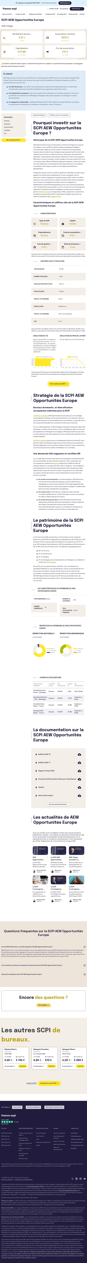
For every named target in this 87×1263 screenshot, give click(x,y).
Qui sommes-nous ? (77, 1142)
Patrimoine (7, 124)
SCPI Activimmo (5, 1142)
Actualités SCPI (62, 14)
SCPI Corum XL (5, 1139)
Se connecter (64, 8)
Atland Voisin (66, 1054)
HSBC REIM (8, 1054)
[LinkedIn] (76, 1179)
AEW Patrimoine (44, 192)
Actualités (7, 130)
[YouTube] (85, 1179)
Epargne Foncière (41, 1049)
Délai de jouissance (59, 1144)
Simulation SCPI (50, 14)
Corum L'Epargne (41, 1133)
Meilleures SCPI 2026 (35, 14)
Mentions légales (7, 1179)
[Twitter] (72, 1179)
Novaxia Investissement (43, 1142)
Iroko (37, 1139)
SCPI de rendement (41, 416)
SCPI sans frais (23, 1158)
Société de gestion (42, 1128)
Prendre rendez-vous (77, 1139)
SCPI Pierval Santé (6, 1133)
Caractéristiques (39, 115)
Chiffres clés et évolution (59, 115)
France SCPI (17, 1107)
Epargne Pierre (68, 1049)
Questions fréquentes (26, 1128)
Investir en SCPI (20, 14)
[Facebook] (81, 1179)
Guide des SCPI (73, 14)
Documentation (8, 127)
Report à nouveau (59, 1141)
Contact (82, 14)
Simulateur (74, 1133)
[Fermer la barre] (83, 3)
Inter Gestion (40, 1136)
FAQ (5, 133)
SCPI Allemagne (50, 562)
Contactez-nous (76, 1136)
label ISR (57, 463)
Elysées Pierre (11, 1049)
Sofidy (38, 1145)
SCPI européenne (41, 440)
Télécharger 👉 (65, 3)
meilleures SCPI (56, 196)
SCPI (36, 458)
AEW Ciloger (7, 26)
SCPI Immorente (6, 1145)
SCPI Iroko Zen (5, 1136)
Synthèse (7, 120)
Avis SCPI (73, 1148)
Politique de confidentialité (23, 1179)
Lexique (56, 1128)
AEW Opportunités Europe (54, 1107)
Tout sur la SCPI (6, 14)
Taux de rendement (59, 1133)
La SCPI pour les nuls (77, 1145)
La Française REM (39, 1054)
